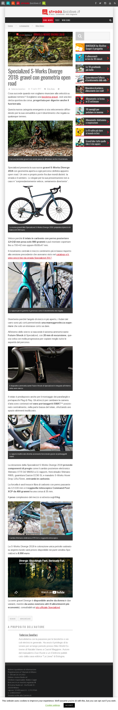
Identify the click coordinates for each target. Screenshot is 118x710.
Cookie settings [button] (52, 705)
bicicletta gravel (50, 97)
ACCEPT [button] (69, 705)
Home (10, 26)
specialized (25, 618)
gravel (13, 618)
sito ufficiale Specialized (48, 607)
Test (57, 20)
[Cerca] (110, 20)
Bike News (48, 20)
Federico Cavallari (18, 89)
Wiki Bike (66, 20)
